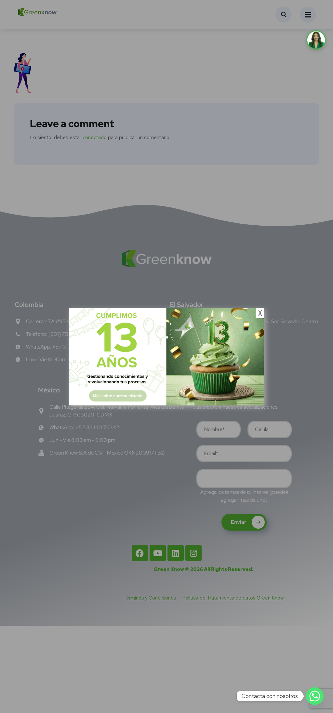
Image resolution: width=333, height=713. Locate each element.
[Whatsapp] (315, 696)
